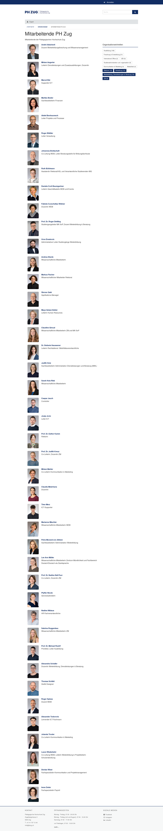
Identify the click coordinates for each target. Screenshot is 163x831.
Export (31, 22)
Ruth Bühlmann (48, 168)
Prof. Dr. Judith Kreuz (50, 451)
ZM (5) (106, 78)
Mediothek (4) (131, 66)
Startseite (30, 27)
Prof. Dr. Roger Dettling (51, 221)
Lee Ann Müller (47, 557)
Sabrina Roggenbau (49, 628)
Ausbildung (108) (109, 50)
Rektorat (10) (108, 70)
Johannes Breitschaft (50, 150)
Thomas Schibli (47, 681)
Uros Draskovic (47, 239)
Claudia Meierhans (49, 486)
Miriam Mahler (47, 469)
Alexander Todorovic (50, 716)
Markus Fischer (47, 274)
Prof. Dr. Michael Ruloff (51, 646)
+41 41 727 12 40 (31, 822)
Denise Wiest (46, 769)
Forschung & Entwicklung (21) (113, 54)
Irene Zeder (46, 787)
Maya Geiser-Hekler (49, 310)
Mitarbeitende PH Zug (58, 27)
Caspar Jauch (47, 398)
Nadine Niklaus (47, 610)
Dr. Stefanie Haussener (51, 345)
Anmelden (110, 2)
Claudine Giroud (48, 327)
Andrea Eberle (47, 257)
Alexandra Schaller (49, 663)
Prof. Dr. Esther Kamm (50, 433)
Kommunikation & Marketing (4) (114, 66)
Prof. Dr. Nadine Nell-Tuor (52, 575)
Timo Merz (45, 504)
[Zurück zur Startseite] (62, 11)
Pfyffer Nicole (47, 592)
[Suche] (135, 12)
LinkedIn (108, 820)
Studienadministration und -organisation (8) (117, 62)
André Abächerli (48, 44)
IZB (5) (123, 58)
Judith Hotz (46, 363)
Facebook (108, 814)
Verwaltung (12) (120, 70)
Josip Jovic (46, 416)
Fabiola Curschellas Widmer (53, 203)
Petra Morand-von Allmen (52, 539)
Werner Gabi (46, 292)
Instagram (109, 817)
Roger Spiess (47, 699)
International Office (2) (111, 58)
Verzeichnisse (42, 27)
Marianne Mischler (49, 522)
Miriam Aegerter (48, 62)
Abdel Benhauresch (49, 115)
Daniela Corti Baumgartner (52, 186)
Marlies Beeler (47, 97)
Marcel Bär (45, 80)
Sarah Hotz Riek (48, 380)
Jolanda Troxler (47, 734)
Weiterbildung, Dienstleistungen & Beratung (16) (119, 74)
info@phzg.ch (29, 825)
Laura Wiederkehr (48, 752)
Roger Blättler (47, 133)
